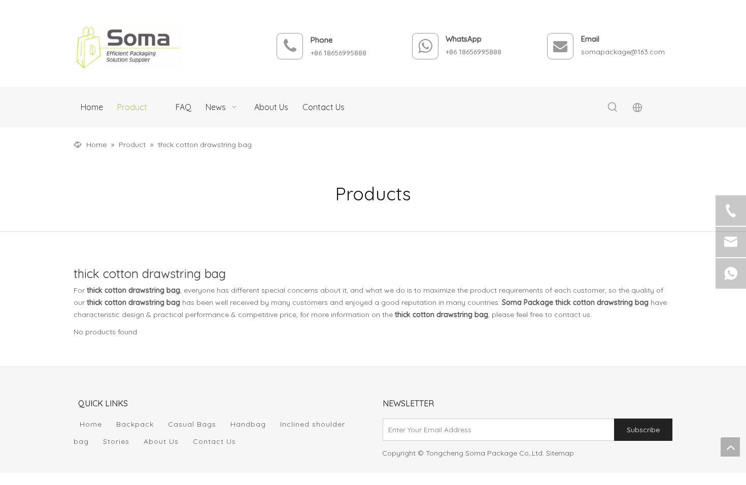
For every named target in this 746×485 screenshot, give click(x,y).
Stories (116, 441)
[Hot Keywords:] (612, 107)
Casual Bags (192, 424)
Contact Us (214, 441)
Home (91, 424)
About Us (161, 441)
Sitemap (560, 453)
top (730, 447)
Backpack (135, 424)
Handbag (248, 424)
